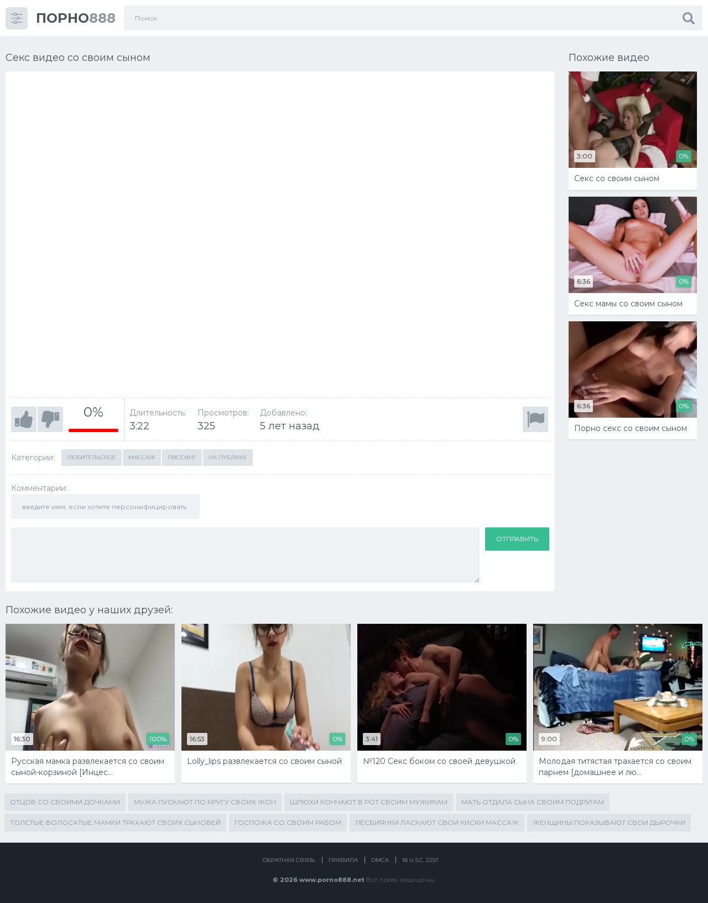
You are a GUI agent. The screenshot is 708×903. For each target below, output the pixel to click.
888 (76, 18)
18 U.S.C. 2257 (420, 860)
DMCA (380, 860)
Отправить (517, 539)
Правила (343, 860)
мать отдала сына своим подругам (532, 802)
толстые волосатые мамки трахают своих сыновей (115, 822)
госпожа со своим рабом (288, 822)
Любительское (91, 457)
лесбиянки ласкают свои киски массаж (437, 822)
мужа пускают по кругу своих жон (205, 802)
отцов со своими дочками (65, 802)
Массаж (141, 457)
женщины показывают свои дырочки (609, 822)
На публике (228, 457)
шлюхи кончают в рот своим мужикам (368, 802)
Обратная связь (289, 860)
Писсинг (182, 457)
